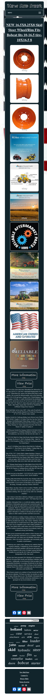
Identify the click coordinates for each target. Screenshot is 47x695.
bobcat (23, 663)
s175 (23, 637)
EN (23, 685)
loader (35, 641)
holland (16, 629)
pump (23, 625)
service (28, 633)
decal (30, 645)
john (12, 645)
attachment (14, 637)
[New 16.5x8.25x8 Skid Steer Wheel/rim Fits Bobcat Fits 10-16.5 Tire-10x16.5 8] (24, 59)
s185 (36, 659)
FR (26, 685)
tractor (18, 642)
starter (35, 663)
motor (36, 630)
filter (25, 641)
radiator (16, 626)
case (19, 633)
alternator (11, 642)
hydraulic (24, 650)
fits (29, 654)
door (36, 634)
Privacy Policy (24, 679)
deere (11, 663)
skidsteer (36, 637)
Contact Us (24, 675)
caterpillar (17, 658)
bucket (22, 656)
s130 (29, 637)
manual (21, 646)
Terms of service (24, 682)
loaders (28, 659)
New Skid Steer (24, 672)
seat (14, 655)
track (12, 634)
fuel (35, 656)
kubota (27, 630)
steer (37, 650)
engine (32, 626)
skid (11, 649)
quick (38, 646)
